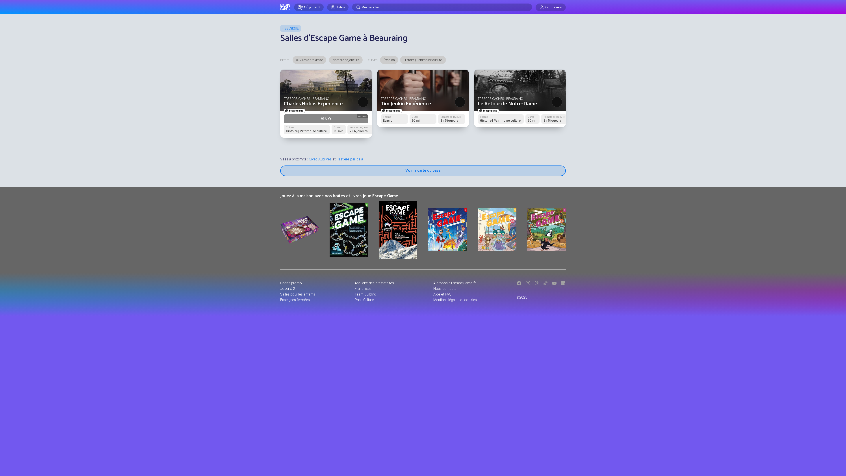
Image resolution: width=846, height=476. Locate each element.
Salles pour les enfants (297, 294)
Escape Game (285, 7)
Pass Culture (364, 300)
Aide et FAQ (442, 294)
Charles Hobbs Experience (313, 104)
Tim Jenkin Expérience (406, 104)
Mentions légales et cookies (455, 300)
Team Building (365, 294)
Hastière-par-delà (349, 159)
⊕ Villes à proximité (309, 60)
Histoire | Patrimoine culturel (423, 60)
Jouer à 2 (287, 288)
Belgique (292, 28)
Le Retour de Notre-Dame (507, 104)
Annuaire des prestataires (374, 283)
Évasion (389, 60)
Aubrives (325, 159)
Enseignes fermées (295, 300)
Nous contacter (445, 288)
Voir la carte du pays (423, 170)
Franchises (363, 288)
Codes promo (291, 283)
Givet (313, 159)
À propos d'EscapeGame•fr (454, 283)
